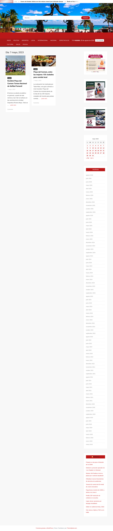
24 (93, 153)
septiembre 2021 (90, 373)
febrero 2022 (89, 357)
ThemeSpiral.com (72, 528)
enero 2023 (89, 320)
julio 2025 (88, 219)
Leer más (13, 105)
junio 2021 (89, 384)
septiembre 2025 (90, 212)
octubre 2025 (89, 208)
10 (93, 148)
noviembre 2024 (90, 246)
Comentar (10, 109)
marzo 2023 (89, 313)
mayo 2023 (89, 306)
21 (103, 150)
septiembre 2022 (90, 333)
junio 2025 (89, 222)
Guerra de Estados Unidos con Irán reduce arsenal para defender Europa (33, 1)
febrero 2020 (89, 437)
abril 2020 (89, 431)
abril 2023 (89, 310)
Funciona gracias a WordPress (44, 528)
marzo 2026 (89, 192)
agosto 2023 (89, 296)
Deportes (25, 40)
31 (93, 155)
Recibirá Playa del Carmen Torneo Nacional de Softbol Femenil (17, 83)
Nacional (53, 40)
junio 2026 (89, 182)
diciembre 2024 (90, 242)
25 (95, 153)
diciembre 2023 (90, 283)
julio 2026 (88, 178)
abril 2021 (89, 390)
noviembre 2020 (90, 407)
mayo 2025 (89, 225)
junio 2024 (89, 262)
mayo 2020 (89, 427)
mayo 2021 (89, 387)
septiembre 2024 (90, 252)
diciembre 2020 (90, 404)
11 (95, 148)
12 (98, 148)
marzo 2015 (89, 444)
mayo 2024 (89, 266)
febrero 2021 (89, 397)
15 (87, 150)
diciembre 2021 (90, 363)
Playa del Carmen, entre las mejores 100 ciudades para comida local (43, 75)
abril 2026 (89, 188)
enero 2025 (89, 239)
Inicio (9, 40)
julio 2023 (88, 299)
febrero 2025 (89, 235)
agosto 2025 (89, 215)
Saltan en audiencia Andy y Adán (95, 506)
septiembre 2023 (90, 293)
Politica (16, 40)
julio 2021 (88, 380)
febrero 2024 (89, 276)
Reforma (96, 457)
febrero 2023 (89, 316)
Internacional (43, 40)
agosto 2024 (89, 256)
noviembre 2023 (90, 286)
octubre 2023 (89, 289)
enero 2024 (89, 279)
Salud (18, 44)
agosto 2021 (89, 377)
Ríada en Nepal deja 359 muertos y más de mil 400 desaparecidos (77, 1)
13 (101, 148)
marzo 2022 (89, 353)
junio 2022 (89, 343)
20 (101, 150)
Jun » (92, 158)
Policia (25, 44)
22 (87, 153)
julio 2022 (88, 340)
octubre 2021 (89, 370)
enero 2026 (89, 198)
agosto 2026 (89, 175)
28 (103, 153)
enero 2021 (89, 400)
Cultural (10, 44)
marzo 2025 (89, 232)
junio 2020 (89, 424)
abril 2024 (89, 269)
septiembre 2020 (90, 414)
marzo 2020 (89, 434)
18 (95, 150)
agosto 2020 (89, 417)
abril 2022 (89, 350)
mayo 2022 (89, 347)
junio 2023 (89, 303)
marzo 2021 (89, 394)
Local (33, 40)
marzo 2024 (89, 272)
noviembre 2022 (90, 326)
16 (90, 150)
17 (93, 150)
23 (90, 153)
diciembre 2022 (90, 323)
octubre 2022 (89, 330)
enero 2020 (89, 441)
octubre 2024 (89, 249)
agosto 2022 (89, 336)
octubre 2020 (89, 410)
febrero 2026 (89, 195)
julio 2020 (88, 421)
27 (101, 153)
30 (90, 155)
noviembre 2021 (90, 367)
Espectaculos (64, 40)
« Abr (87, 158)
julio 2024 (88, 259)
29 (87, 155)
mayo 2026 (89, 185)
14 (103, 148)
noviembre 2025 (90, 205)
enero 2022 (89, 360)
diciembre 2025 (90, 202)
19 (98, 150)
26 (98, 153)
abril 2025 (89, 229)
